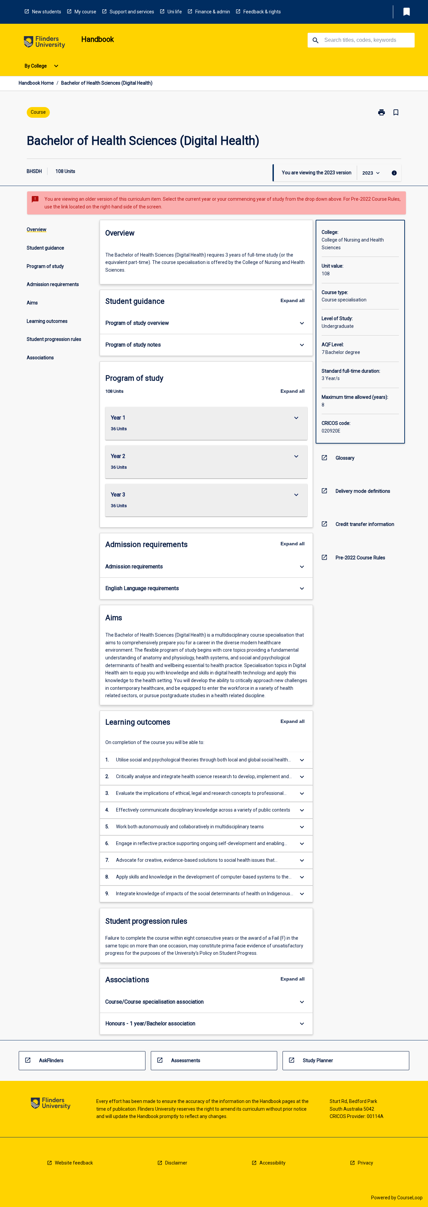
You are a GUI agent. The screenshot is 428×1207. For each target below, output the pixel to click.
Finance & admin (212, 11)
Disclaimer (176, 1163)
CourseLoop (410, 1197)
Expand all (293, 300)
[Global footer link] (50, 1104)
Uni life (175, 11)
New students (46, 11)
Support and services (132, 11)
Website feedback (74, 1163)
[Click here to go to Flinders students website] (44, 43)
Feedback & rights (262, 11)
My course (85, 11)
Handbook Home (36, 83)
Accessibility (272, 1163)
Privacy (365, 1163)
